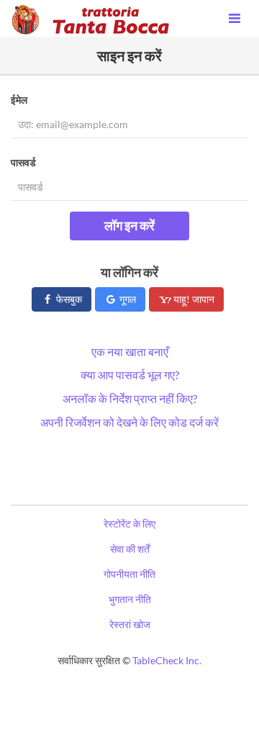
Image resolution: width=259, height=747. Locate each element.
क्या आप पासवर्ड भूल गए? (130, 374)
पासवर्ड (23, 162)
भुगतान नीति (130, 599)
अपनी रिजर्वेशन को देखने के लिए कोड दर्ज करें (129, 422)
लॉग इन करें (129, 225)
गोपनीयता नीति (129, 574)
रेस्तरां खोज (129, 624)
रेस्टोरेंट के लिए (129, 523)
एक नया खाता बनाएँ (129, 351)
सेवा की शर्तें (130, 549)
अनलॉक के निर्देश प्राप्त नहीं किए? (130, 398)
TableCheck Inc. (166, 660)
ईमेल (19, 100)
